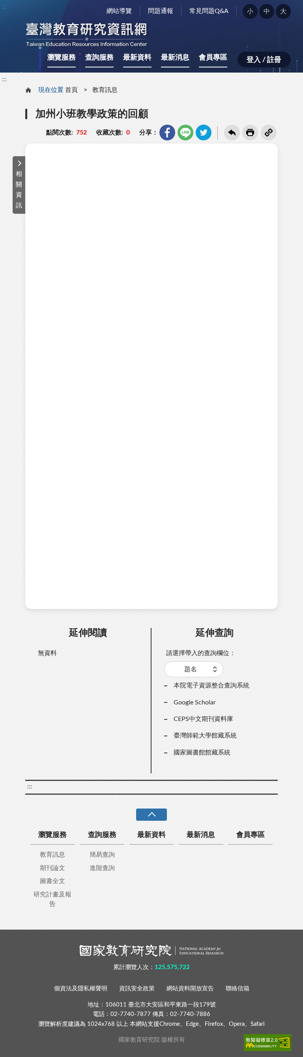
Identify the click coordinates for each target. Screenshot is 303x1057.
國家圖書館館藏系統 (202, 752)
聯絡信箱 (237, 989)
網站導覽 (119, 11)
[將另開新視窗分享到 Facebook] (167, 132)
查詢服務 (99, 57)
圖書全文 (52, 881)
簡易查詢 (102, 855)
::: (4, 7)
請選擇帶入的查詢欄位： (201, 653)
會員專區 (213, 57)
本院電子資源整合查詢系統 (211, 685)
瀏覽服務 (61, 57)
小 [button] (250, 11)
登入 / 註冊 (264, 59)
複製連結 (269, 132)
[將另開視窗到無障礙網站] (267, 1042)
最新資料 (137, 57)
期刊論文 (52, 868)
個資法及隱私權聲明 (80, 989)
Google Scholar (195, 702)
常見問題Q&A (208, 11)
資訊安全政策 (137, 989)
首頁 (71, 90)
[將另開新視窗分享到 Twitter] (203, 132)
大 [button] (283, 11)
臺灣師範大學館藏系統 (205, 735)
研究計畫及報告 (52, 899)
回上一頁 (232, 132)
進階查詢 (102, 868)
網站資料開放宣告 (190, 989)
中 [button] (267, 11)
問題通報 (160, 11)
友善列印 (250, 132)
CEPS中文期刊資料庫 (203, 719)
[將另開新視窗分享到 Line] (185, 132)
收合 (151, 815)
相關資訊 (19, 189)
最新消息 (175, 57)
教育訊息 (105, 90)
